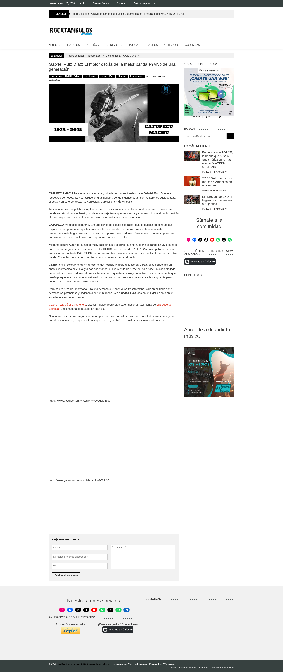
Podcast (135, 45)
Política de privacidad (145, 3)
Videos (153, 45)
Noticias (55, 45)
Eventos (73, 45)
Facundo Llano (158, 76)
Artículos (171, 45)
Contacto (121, 3)
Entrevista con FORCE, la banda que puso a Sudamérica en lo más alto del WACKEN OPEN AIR (128, 13)
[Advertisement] (174, 30)
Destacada (90, 76)
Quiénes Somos (101, 3)
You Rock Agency (138, 664)
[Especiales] (94, 55)
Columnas (192, 45)
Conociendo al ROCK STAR (121, 55)
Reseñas (92, 45)
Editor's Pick (107, 76)
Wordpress (169, 664)
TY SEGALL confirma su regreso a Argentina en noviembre (218, 182)
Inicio (82, 3)
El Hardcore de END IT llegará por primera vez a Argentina (217, 200)
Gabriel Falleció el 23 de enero (67, 304)
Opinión (122, 76)
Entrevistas (114, 45)
